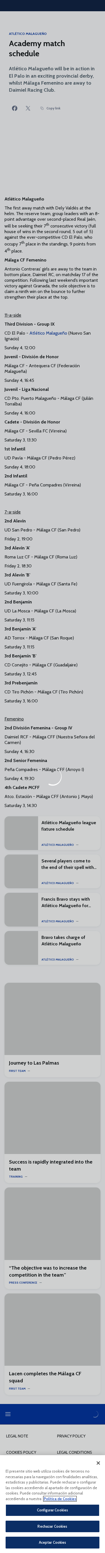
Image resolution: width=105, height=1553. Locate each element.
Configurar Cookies (52, 1510)
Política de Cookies (60, 1498)
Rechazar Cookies (52, 1526)
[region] (52, 1504)
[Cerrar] (98, 1463)
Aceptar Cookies (52, 1542)
